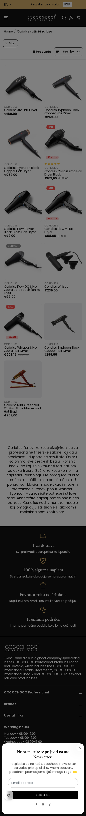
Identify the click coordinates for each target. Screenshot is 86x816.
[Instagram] (43, 804)
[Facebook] (36, 804)
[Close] (79, 747)
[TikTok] (49, 804)
